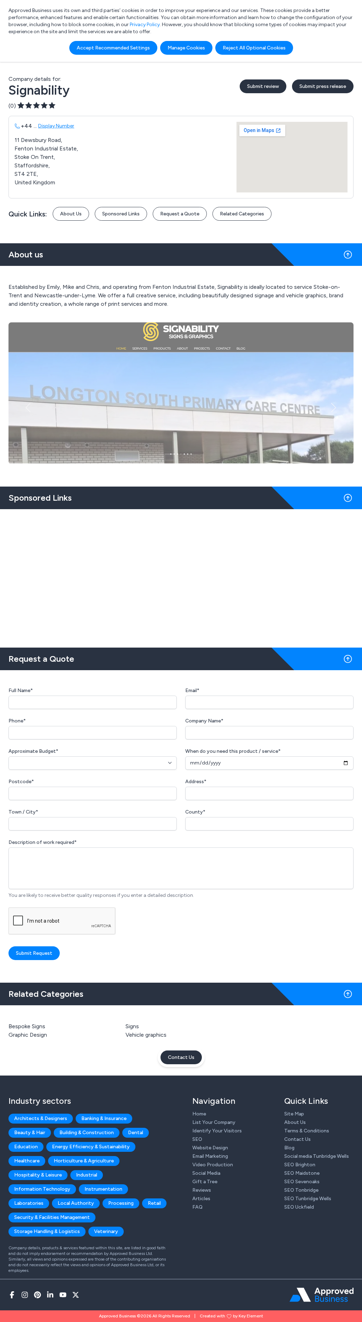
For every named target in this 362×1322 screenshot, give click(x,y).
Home (199, 1114)
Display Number (56, 126)
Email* (192, 690)
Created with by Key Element (231, 1316)
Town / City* (23, 812)
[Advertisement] (181, 575)
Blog (289, 1148)
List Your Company (213, 1122)
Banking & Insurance (104, 1118)
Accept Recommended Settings (113, 48)
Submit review (263, 86)
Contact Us (181, 1057)
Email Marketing (210, 1156)
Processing (121, 1203)
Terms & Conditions (306, 1131)
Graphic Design (27, 1034)
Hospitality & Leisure (38, 1175)
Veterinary (106, 1231)
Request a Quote (179, 214)
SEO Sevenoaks (302, 1182)
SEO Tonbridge (301, 1190)
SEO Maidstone (302, 1173)
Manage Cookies (186, 48)
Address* (195, 782)
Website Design (210, 1148)
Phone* (17, 721)
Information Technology (42, 1189)
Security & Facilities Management (52, 1217)
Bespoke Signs (26, 1026)
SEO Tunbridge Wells (307, 1199)
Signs (132, 1026)
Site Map (294, 1114)
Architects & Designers (40, 1118)
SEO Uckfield (299, 1207)
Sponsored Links (121, 214)
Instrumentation (103, 1189)
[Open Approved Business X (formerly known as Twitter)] (75, 1294)
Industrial (86, 1175)
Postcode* (21, 782)
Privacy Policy (145, 25)
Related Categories (242, 214)
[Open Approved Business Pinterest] (37, 1294)
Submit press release (322, 86)
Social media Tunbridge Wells (316, 1156)
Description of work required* (42, 842)
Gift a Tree (204, 1182)
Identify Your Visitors (217, 1131)
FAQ (197, 1207)
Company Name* (204, 721)
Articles (201, 1199)
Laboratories (28, 1203)
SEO (197, 1139)
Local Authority (76, 1203)
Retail (154, 1203)
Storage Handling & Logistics (47, 1231)
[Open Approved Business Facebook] (12, 1294)
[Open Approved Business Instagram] (24, 1294)
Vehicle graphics (146, 1034)
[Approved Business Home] (322, 1295)
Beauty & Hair (29, 1133)
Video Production (212, 1165)
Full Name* (20, 690)
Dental (135, 1133)
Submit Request (34, 953)
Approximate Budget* (33, 751)
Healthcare (27, 1161)
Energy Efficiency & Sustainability (91, 1147)
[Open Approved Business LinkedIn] (50, 1294)
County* (195, 812)
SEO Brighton (299, 1165)
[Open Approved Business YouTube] (62, 1294)
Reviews (201, 1190)
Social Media (206, 1173)
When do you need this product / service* (233, 751)
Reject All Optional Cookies (254, 48)
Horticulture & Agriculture (84, 1161)
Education (26, 1147)
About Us (71, 214)
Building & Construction (86, 1133)
